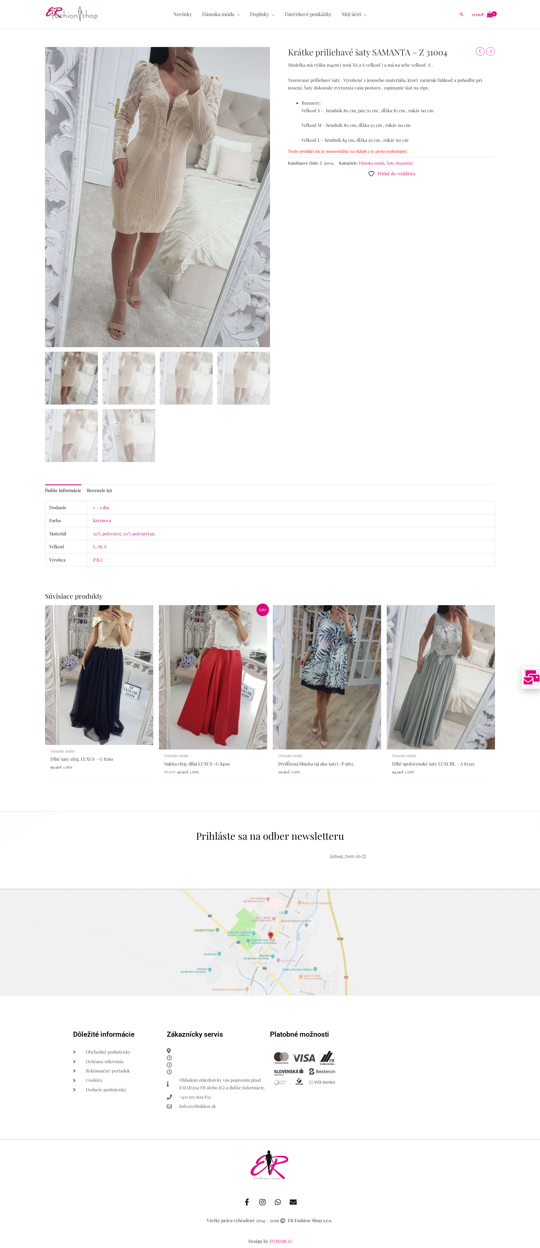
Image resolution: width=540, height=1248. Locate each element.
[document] (270, 624)
